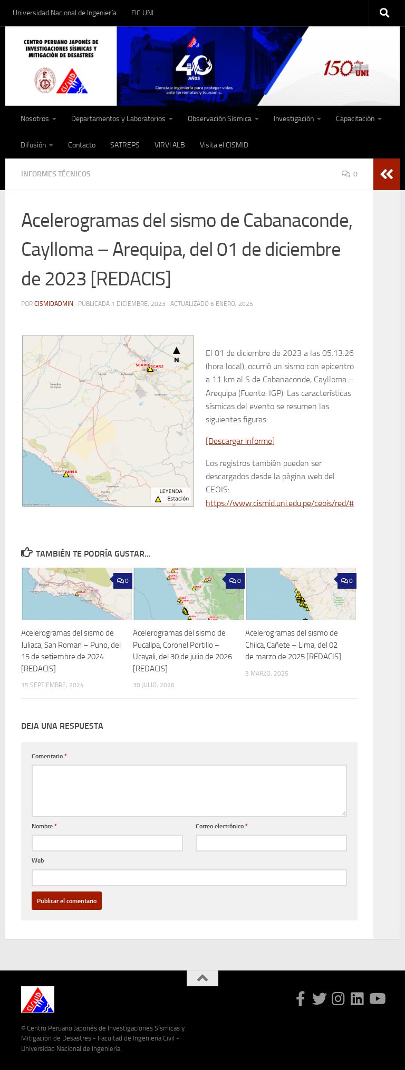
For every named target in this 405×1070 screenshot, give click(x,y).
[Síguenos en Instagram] (338, 999)
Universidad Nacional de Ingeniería (65, 12)
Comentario (49, 756)
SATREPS (125, 145)
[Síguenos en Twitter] (319, 999)
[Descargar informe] (240, 441)
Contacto (81, 145)
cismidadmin (53, 304)
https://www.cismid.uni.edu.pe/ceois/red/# (280, 503)
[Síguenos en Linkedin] (357, 999)
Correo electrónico (222, 826)
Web (38, 860)
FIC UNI (142, 12)
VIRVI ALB (170, 145)
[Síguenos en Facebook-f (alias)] (300, 999)
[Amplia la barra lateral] (386, 174)
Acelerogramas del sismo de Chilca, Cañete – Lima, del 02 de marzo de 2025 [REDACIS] (293, 644)
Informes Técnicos (56, 174)
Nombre (44, 826)
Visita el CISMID (224, 145)
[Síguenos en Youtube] (376, 999)
